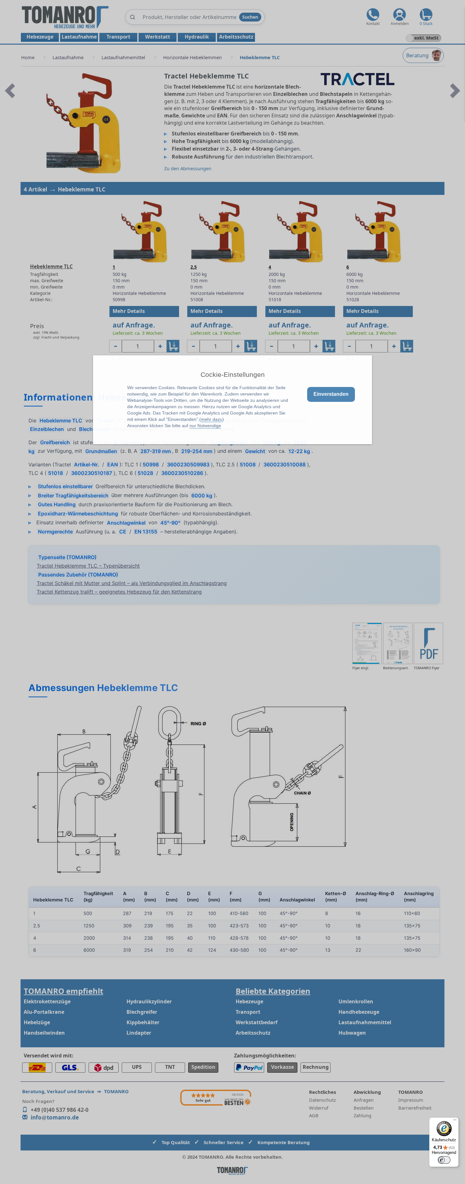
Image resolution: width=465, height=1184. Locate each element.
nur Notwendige (205, 425)
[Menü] (455, 1121)
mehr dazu (211, 419)
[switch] (444, 1160)
